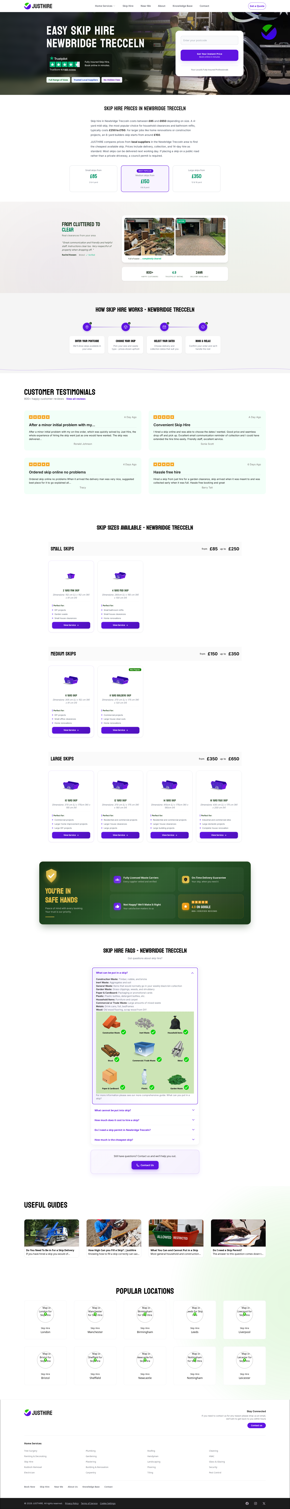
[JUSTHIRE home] (38, 6)
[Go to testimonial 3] (78, 261)
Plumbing (91, 1450)
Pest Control (215, 1472)
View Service (70, 625)
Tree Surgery (30, 1450)
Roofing (151, 1450)
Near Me (146, 6)
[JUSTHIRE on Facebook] (247, 1503)
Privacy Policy (72, 1503)
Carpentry (91, 1472)
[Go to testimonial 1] (64, 261)
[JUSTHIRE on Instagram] (255, 1503)
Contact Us (147, 1165)
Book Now (29, 1486)
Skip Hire (128, 6)
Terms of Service (89, 1503)
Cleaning (213, 1450)
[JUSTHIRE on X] (264, 1503)
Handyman (152, 1456)
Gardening (91, 1456)
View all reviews (75, 398)
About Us (73, 1486)
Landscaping (153, 1461)
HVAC (211, 1456)
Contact (204, 6)
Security (213, 1467)
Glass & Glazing (217, 1461)
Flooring (151, 1467)
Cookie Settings (108, 1503)
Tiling (150, 1472)
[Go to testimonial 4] (84, 261)
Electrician (29, 1472)
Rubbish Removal (33, 1467)
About (161, 6)
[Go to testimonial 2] (71, 261)
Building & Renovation (97, 1467)
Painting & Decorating (35, 1456)
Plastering (91, 1461)
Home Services (103, 6)
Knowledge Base (182, 6)
